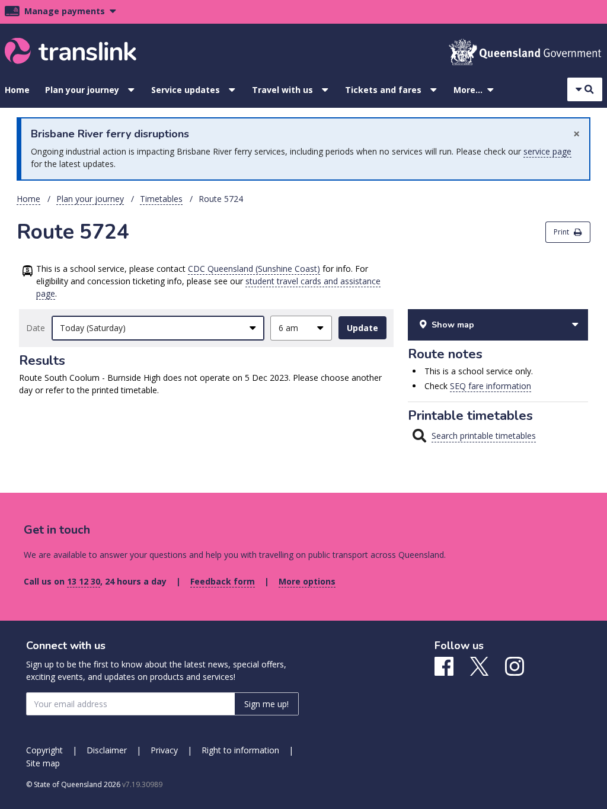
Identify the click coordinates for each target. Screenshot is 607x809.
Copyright (44, 750)
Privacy (164, 750)
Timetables (161, 198)
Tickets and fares (383, 89)
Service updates (185, 89)
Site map (43, 763)
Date (35, 327)
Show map (453, 324)
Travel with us (282, 89)
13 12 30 (83, 581)
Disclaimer (107, 750)
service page (547, 151)
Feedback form (222, 581)
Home (17, 89)
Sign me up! (266, 704)
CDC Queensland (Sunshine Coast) (254, 268)
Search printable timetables (484, 435)
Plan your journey (82, 89)
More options (307, 581)
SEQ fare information (490, 385)
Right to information (240, 750)
